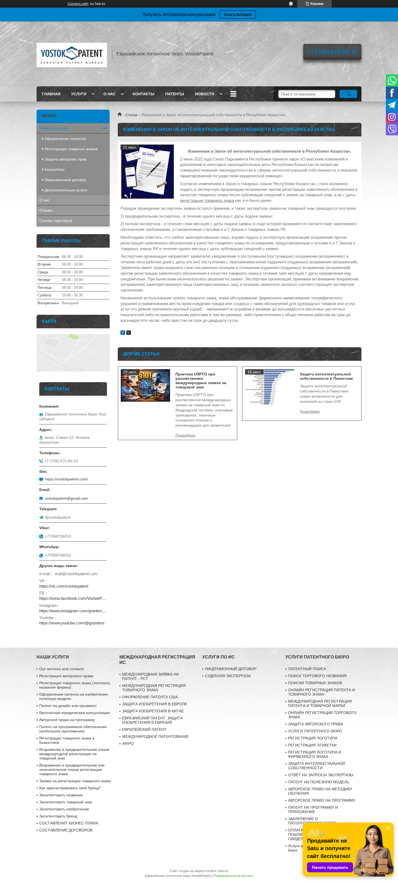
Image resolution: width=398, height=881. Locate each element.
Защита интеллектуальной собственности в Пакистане (326, 376)
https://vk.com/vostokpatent (63, 586)
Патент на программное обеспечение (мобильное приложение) (73, 729)
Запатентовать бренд (58, 816)
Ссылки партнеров (55, 220)
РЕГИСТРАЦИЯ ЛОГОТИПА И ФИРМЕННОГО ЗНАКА (314, 754)
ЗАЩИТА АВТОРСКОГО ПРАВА (315, 724)
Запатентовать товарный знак (65, 802)
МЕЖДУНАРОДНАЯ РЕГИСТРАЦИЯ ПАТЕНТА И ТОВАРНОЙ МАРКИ (320, 703)
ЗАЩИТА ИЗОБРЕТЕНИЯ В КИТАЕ (153, 711)
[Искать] (348, 94)
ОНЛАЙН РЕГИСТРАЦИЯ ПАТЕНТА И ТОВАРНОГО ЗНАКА (321, 692)
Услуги (78, 94)
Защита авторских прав (65, 159)
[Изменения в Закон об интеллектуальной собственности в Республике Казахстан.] (147, 172)
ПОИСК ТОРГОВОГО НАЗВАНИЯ (317, 676)
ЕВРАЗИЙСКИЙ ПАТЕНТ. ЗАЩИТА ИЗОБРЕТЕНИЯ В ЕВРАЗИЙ (152, 720)
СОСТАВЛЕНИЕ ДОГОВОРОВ (65, 830)
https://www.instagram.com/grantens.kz (73, 610)
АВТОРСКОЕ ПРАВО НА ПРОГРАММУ (321, 800)
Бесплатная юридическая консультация (74, 712)
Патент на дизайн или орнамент (68, 705)
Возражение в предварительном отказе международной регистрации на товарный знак (74, 753)
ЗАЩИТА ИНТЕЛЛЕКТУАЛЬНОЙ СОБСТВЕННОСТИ (316, 765)
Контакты (143, 94)
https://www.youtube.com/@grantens (72, 623)
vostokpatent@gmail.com (66, 498)
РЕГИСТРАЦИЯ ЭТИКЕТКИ (312, 745)
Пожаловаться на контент (233, 876)
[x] (128, 333)
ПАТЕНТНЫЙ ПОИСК (307, 669)
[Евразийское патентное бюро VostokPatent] (72, 53)
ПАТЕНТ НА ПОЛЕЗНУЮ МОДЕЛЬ (318, 782)
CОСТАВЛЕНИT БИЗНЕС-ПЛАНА (68, 823)
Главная (51, 94)
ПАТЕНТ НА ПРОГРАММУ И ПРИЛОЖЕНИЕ (313, 809)
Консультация (238, 14)
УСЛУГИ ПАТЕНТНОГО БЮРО (315, 731)
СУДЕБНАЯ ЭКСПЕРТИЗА (228, 676)
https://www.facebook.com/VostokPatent (73, 598)
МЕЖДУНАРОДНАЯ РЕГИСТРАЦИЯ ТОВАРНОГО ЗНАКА (154, 687)
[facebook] (122, 333)
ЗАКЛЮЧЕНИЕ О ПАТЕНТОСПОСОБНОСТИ (312, 821)
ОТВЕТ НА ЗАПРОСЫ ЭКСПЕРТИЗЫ (320, 775)
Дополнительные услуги (66, 190)
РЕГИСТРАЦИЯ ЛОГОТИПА (312, 738)
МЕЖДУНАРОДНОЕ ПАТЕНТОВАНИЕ (155, 736)
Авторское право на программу (67, 720)
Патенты (174, 94)
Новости (204, 94)
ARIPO (128, 743)
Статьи (131, 115)
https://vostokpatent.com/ (66, 479)
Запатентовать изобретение (64, 809)
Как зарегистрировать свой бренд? (70, 788)
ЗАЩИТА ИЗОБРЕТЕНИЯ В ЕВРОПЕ (154, 704)
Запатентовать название (61, 795)
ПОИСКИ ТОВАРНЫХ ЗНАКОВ (315, 683)
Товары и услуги (53, 128)
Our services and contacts (61, 669)
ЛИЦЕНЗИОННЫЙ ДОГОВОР (230, 669)
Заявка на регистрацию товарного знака (75, 781)
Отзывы (46, 210)
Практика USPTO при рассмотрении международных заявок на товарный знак (200, 380)
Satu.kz (222, 871)
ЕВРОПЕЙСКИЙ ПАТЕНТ (144, 729)
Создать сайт (78, 4)
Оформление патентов (65, 138)
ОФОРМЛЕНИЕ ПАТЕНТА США (150, 697)
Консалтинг (55, 169)
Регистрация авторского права (66, 676)
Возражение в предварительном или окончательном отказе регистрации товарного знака (72, 769)
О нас (109, 94)
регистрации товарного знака (207, 200)
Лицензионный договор (65, 180)
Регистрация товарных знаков (71, 149)
